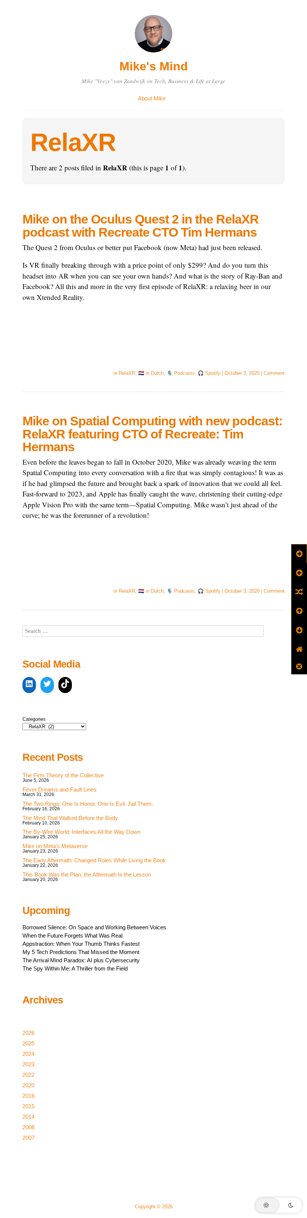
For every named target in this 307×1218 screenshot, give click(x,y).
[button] (278, 1205)
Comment (274, 373)
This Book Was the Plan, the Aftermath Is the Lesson (86, 874)
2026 (28, 1033)
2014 (28, 1117)
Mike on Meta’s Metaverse (55, 846)
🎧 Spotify (209, 373)
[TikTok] (65, 685)
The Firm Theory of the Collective (63, 775)
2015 (28, 1106)
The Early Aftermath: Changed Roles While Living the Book (94, 860)
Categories (34, 719)
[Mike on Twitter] (47, 685)
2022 (28, 1075)
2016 (28, 1096)
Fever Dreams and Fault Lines (59, 789)
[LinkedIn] (29, 685)
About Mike (151, 98)
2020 (28, 1085)
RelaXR (127, 373)
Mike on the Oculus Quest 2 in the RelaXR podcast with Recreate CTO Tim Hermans (140, 225)
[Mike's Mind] (153, 53)
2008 (28, 1127)
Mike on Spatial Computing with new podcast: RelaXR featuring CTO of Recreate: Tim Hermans (152, 433)
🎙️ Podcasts (181, 373)
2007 (28, 1138)
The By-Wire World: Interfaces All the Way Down (81, 832)
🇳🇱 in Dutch (151, 373)
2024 (28, 1054)
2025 (28, 1043)
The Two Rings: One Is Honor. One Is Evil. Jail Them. (87, 804)
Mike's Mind (153, 66)
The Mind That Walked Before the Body (70, 818)
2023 (28, 1064)
